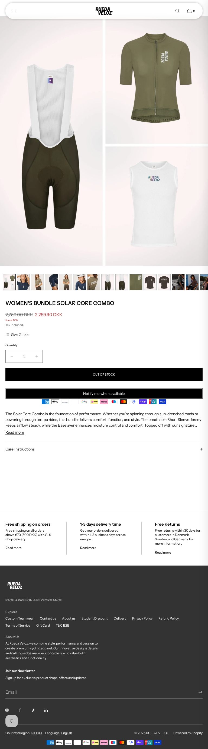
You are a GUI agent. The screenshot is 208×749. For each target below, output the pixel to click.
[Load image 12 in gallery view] (164, 282)
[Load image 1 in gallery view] (9, 282)
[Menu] (19, 11)
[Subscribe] (196, 692)
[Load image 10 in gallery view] (135, 282)
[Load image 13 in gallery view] (178, 282)
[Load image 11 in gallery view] (150, 282)
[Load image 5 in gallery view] (65, 282)
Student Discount (95, 618)
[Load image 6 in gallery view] (79, 282)
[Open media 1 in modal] (104, 141)
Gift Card (43, 625)
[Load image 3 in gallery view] (37, 282)
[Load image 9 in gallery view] (121, 282)
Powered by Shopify (188, 733)
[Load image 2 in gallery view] (23, 282)
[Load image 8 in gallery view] (107, 282)
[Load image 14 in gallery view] (192, 282)
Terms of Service (17, 625)
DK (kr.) (36, 733)
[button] (177, 11)
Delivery (120, 618)
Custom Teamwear (19, 618)
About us (69, 618)
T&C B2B (62, 625)
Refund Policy (168, 618)
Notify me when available (104, 393)
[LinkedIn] (50, 710)
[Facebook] (24, 710)
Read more (13, 548)
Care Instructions (20, 449)
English (66, 733)
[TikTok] (37, 710)
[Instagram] (11, 710)
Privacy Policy (142, 618)
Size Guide (19, 334)
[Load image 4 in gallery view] (51, 282)
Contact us (48, 618)
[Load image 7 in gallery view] (93, 282)
